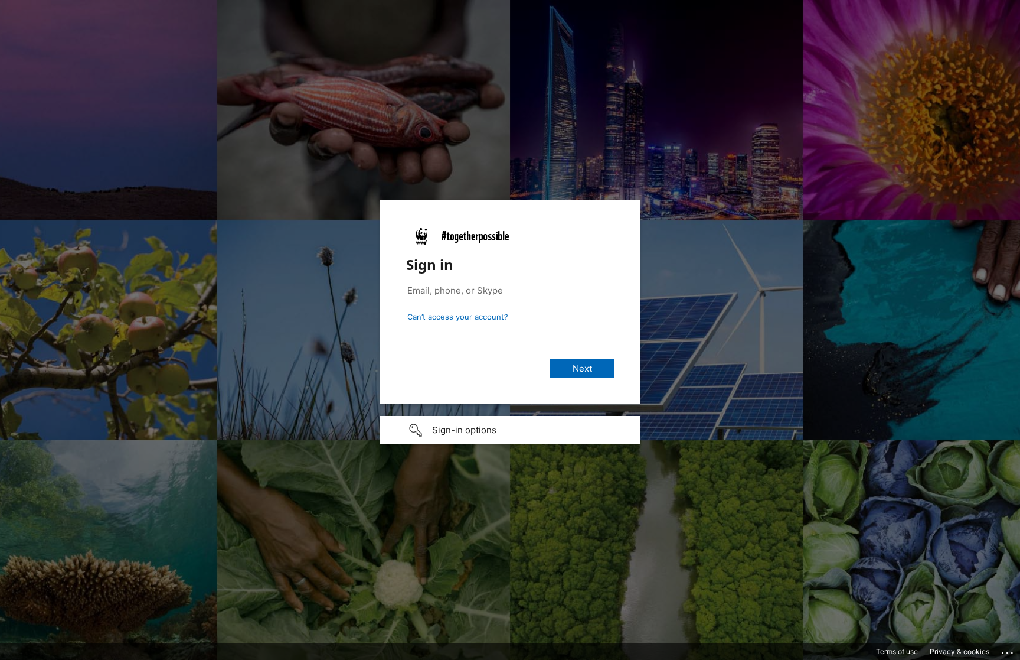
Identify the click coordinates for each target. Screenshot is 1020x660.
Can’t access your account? (457, 316)
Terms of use (897, 651)
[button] (510, 430)
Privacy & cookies (959, 651)
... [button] (1008, 650)
